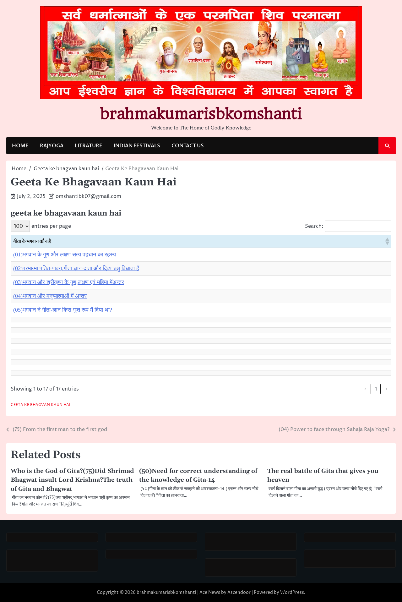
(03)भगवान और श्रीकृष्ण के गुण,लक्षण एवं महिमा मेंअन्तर (68, 282)
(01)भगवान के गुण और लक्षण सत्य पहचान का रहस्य (64, 254)
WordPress (292, 592)
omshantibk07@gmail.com (88, 196)
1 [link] (376, 389)
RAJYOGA (51, 145)
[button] (387, 241)
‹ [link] (365, 389)
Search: (314, 226)
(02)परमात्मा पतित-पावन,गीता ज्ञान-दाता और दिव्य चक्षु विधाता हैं (76, 268)
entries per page (51, 226)
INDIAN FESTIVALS (137, 145)
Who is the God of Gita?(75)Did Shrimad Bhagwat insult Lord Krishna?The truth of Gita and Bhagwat (72, 480)
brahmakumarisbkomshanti (201, 114)
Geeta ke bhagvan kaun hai (40, 405)
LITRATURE (88, 145)
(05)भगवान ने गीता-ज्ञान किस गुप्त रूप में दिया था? (62, 310)
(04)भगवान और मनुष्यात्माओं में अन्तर (50, 296)
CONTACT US (187, 145)
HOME (20, 145)
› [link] (386, 389)
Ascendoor (239, 592)
